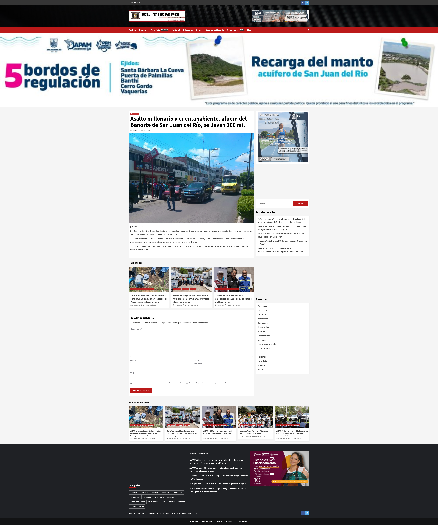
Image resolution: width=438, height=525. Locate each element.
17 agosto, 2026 (136, 305)
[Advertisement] (282, 182)
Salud (199, 30)
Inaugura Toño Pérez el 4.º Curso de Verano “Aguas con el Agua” (282, 242)
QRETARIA (146, 130)
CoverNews (231, 521)
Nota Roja (159, 30)
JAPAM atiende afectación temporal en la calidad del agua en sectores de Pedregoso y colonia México (148, 298)
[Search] (308, 30)
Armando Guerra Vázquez (149, 305)
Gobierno (143, 30)
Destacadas (134, 114)
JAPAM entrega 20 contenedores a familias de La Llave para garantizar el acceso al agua (191, 298)
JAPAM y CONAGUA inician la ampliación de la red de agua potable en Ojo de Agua (233, 298)
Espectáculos (264, 335)
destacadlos (263, 327)
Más (249, 30)
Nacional (176, 30)
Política (132, 30)
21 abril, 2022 (136, 130)
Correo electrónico (198, 361)
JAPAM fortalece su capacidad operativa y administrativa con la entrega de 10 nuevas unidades (281, 250)
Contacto (262, 310)
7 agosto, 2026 (220, 305)
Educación (188, 30)
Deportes (262, 314)
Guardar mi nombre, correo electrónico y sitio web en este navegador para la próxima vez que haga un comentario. (181, 383)
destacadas (263, 318)
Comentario (136, 329)
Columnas (235, 30)
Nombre (134, 360)
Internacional (264, 348)
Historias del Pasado (214, 30)
